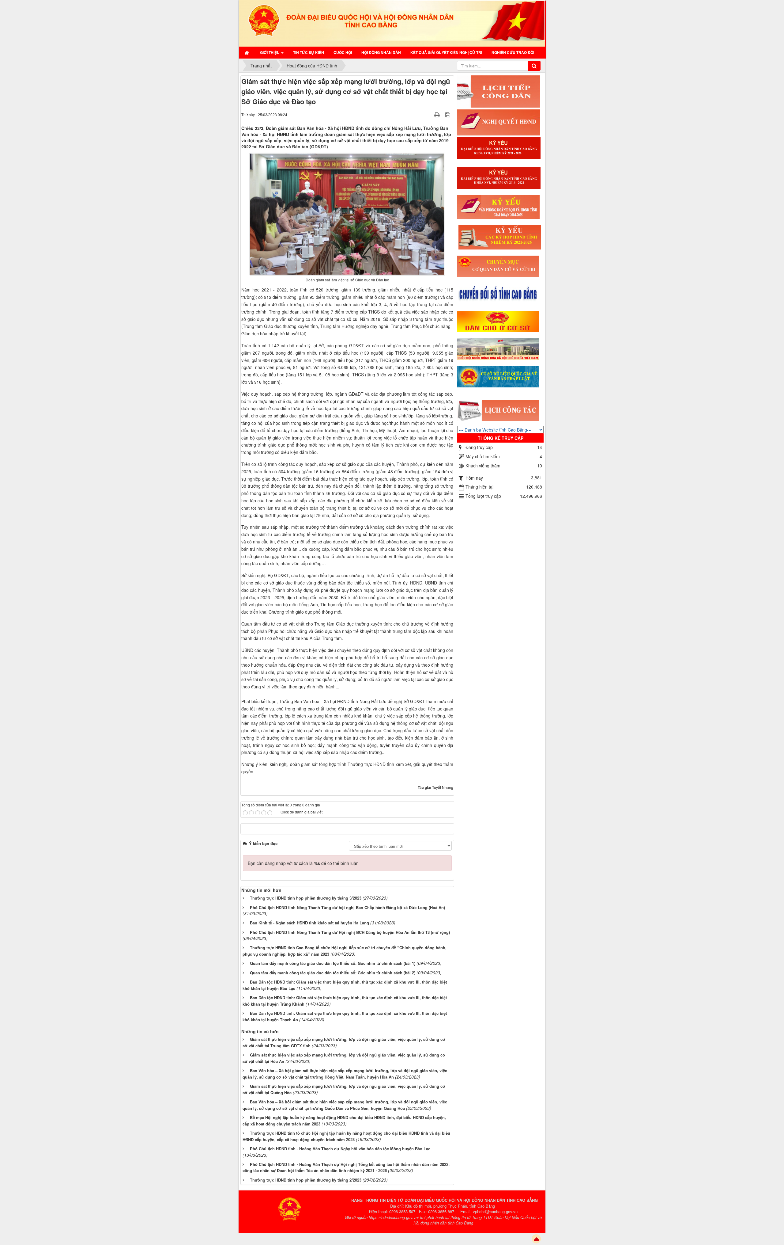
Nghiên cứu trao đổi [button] (513, 52)
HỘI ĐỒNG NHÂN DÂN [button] (381, 52)
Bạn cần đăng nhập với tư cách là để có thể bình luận (303, 863)
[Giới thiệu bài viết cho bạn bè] (429, 114)
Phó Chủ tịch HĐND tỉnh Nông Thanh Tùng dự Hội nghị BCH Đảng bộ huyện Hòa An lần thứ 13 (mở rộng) (350, 932)
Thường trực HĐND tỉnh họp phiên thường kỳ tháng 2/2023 (305, 1180)
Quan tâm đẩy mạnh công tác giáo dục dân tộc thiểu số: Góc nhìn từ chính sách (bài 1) (332, 963)
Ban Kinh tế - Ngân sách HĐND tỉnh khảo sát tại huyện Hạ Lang (309, 923)
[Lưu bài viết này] (448, 114)
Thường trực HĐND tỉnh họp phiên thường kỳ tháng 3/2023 (305, 898)
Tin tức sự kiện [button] (308, 52)
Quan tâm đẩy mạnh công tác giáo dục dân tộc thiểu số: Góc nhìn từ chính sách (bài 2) (332, 973)
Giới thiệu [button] (270, 52)
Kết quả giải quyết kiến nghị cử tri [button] (446, 52)
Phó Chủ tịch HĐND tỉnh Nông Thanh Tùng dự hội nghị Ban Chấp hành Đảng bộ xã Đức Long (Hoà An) (347, 907)
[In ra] (437, 114)
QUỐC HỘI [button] (343, 52)
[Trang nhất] (247, 52)
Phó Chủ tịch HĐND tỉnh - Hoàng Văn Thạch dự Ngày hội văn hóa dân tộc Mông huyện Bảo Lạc (340, 1149)
